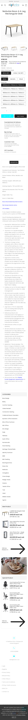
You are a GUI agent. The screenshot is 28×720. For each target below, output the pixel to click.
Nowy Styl (5, 466)
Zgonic (4, 500)
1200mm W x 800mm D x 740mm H (13, 96)
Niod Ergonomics (7, 463)
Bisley (4, 401)
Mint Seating (6, 459)
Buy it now (21, 116)
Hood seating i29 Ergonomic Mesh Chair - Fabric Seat (17, 606)
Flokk (3, 432)
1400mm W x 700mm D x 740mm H (13, 89)
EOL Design (5, 429)
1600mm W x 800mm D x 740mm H (13, 104)
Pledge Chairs (6, 479)
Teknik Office (6, 486)
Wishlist (11, 1)
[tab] (14, 398)
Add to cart (7, 116)
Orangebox (5, 473)
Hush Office (5, 439)
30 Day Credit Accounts (9, 685)
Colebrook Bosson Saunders (10, 415)
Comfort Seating (7, 405)
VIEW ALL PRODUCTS (5, 549)
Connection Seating (8, 412)
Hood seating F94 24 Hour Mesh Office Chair (17, 583)
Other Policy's (6, 679)
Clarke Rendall (6, 408)
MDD (3, 456)
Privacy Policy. (21, 715)
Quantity (3, 107)
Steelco (4, 483)
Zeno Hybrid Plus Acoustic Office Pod (17, 522)
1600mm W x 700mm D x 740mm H (13, 92)
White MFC (6, 73)
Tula (3, 490)
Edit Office (5, 425)
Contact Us (5, 691)
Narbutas (5, 469)
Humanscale (6, 442)
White (4, 79)
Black (21, 79)
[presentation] (1, 48)
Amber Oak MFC (18, 73)
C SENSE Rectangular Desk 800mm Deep (17, 511)
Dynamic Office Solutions (9, 418)
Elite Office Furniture (8, 422)
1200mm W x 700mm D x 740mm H (13, 85)
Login (3, 666)
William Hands (6, 496)
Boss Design (5, 398)
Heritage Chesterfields (8, 449)
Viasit (4, 493)
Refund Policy (6, 675)
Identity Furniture (7, 452)
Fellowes (4, 435)
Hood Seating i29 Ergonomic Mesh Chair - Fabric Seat (17, 594)
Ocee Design (6, 476)
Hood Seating (6, 446)
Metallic (12, 79)
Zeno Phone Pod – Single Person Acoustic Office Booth (17, 533)
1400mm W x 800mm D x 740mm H (13, 100)
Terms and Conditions (8, 682)
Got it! (14, 717)
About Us (4, 688)
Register (4, 669)
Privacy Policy (6, 672)
